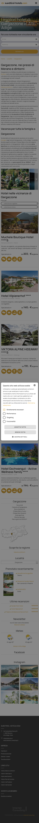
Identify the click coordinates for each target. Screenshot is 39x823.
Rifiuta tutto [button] (20, 432)
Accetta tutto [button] (20, 427)
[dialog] (19, 411)
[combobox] (35, 385)
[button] (19, 437)
